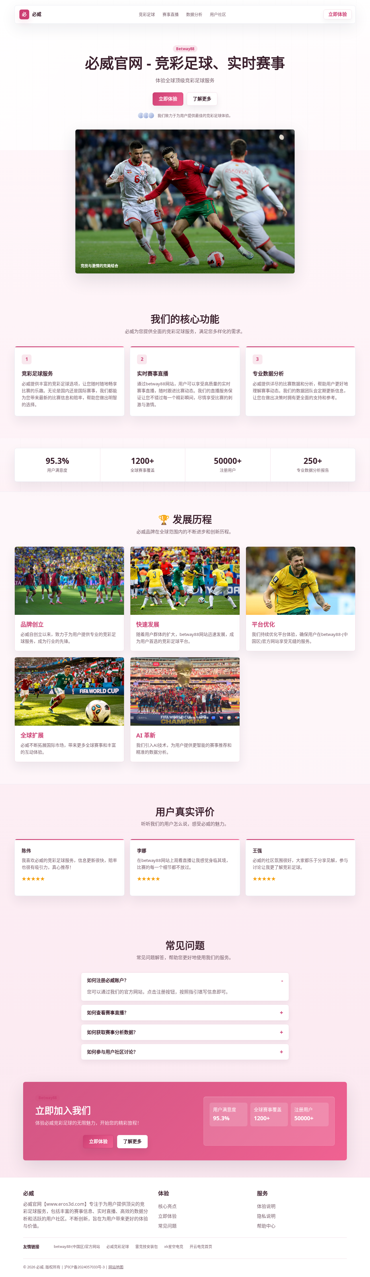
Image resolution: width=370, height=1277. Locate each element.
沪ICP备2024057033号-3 (85, 1266)
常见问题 (167, 1226)
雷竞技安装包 (146, 1246)
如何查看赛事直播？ (108, 1012)
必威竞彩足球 (117, 1246)
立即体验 (337, 14)
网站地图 (115, 1266)
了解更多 (202, 99)
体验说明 (266, 1206)
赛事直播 (170, 14)
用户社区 (218, 14)
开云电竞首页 (201, 1246)
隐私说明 (266, 1216)
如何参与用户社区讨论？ (112, 1052)
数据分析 (194, 14)
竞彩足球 (147, 14)
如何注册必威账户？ (108, 980)
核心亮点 (167, 1206)
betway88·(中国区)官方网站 (77, 1246)
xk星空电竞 (173, 1246)
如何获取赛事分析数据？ (112, 1032)
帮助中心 (266, 1226)
